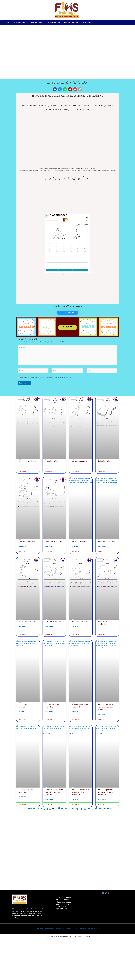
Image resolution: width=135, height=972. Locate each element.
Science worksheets (71, 23)
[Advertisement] (55, 39)
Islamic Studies (61, 909)
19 (100, 808)
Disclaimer (82, 929)
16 (88, 808)
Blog (76, 929)
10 (65, 808)
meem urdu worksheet (106, 541)
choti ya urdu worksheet (103, 623)
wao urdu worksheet (80, 621)
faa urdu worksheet (52, 461)
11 (69, 808)
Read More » (23, 466)
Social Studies (60, 907)
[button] (44, 22)
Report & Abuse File (93, 929)
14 (81, 808)
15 (84, 808)
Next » (107, 808)
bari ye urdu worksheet (23, 705)
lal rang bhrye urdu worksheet (52, 705)
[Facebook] (103, 893)
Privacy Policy (60, 929)
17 (92, 808)
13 (77, 808)
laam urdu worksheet (53, 541)
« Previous (30, 808)
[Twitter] (106, 893)
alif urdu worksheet (79, 541)
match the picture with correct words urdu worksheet (107, 707)
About (37, 929)
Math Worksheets (54, 23)
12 (73, 808)
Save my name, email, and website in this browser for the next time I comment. (45, 377)
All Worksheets (87, 23)
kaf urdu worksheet (105, 461)
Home (7, 23)
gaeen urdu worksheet (27, 461)
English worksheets (20, 23)
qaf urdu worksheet (79, 461)
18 (96, 808)
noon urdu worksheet (27, 621)
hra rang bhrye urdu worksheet (27, 790)
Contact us (69, 929)
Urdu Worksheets (36, 23)
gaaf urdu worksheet (27, 541)
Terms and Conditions (47, 929)
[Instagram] (108, 893)
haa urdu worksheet (53, 621)
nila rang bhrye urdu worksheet (80, 705)
